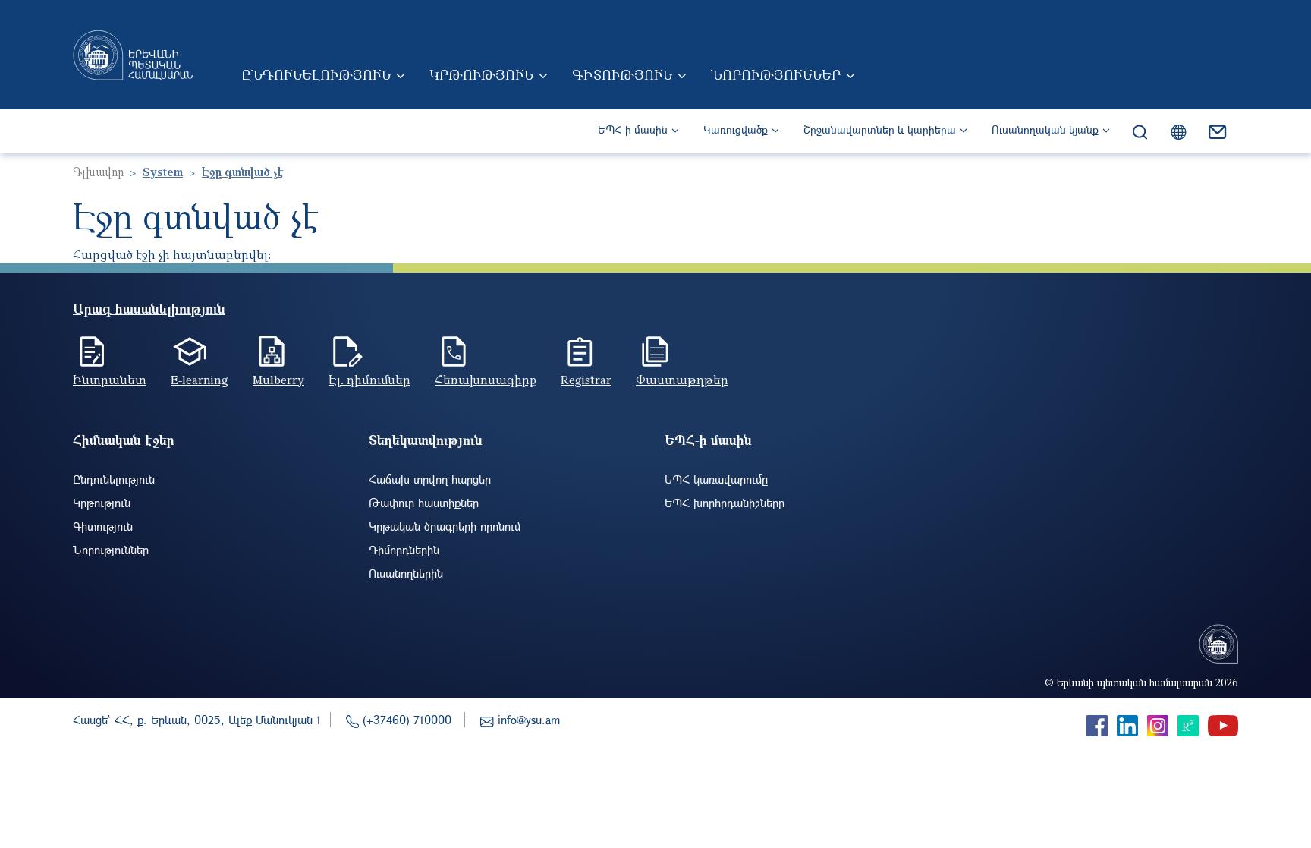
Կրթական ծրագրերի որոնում (444, 526)
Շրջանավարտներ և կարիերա (879, 129)
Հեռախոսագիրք (485, 379)
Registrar (586, 379)
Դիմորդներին (404, 549)
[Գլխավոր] (133, 54)
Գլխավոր (98, 171)
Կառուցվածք (735, 129)
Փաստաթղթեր (682, 379)
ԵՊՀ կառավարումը (716, 479)
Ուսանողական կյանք (1045, 129)
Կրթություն (481, 74)
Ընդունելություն (316, 74)
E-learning (199, 379)
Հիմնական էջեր (123, 440)
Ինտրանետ (109, 379)
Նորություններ (776, 74)
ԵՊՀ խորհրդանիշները (724, 502)
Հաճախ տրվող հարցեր (430, 479)
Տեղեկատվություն (426, 440)
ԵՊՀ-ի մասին (633, 129)
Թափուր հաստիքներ (424, 502)
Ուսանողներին (406, 573)
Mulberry (278, 379)
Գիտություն (622, 74)
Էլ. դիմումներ (369, 379)
